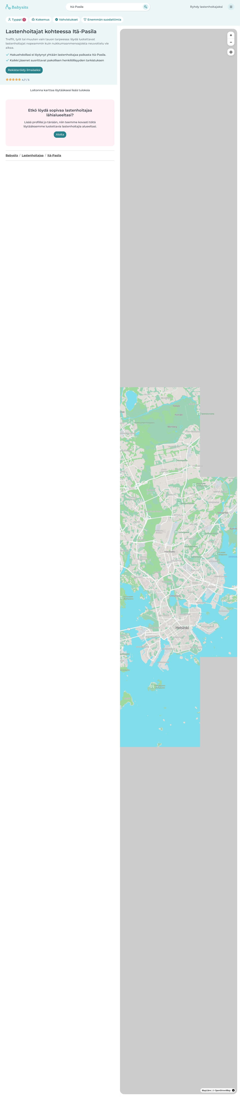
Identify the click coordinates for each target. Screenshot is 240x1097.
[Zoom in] (230, 35)
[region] (178, 561)
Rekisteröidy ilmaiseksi (24, 70)
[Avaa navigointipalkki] (231, 7)
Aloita (60, 134)
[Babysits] (17, 7)
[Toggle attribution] (233, 1090)
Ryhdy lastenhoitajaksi (206, 6)
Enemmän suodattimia (104, 19)
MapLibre (206, 1090)
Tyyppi (18, 19)
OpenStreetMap (223, 1090)
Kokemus (42, 19)
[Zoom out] (230, 42)
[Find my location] (230, 52)
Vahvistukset (68, 19)
